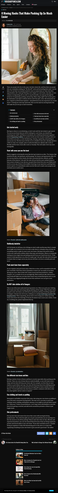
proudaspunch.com (12, 1)
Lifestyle (4, 9)
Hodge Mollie (10, 24)
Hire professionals (38, 121)
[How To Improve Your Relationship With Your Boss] (19, 475)
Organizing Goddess (17, 137)
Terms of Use (32, 490)
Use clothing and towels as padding (17, 121)
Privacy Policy (23, 490)
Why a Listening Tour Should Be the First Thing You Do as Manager (32, 461)
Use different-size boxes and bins (41, 118)
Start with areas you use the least (41, 113)
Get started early (13, 113)
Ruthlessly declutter (14, 116)
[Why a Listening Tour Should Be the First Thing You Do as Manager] (19, 462)
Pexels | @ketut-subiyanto (19, 239)
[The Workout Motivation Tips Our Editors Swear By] (19, 455)
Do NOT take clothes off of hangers (17, 118)
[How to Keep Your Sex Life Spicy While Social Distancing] (19, 469)
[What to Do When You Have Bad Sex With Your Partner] (19, 482)
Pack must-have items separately (41, 116)
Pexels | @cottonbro (17, 371)
